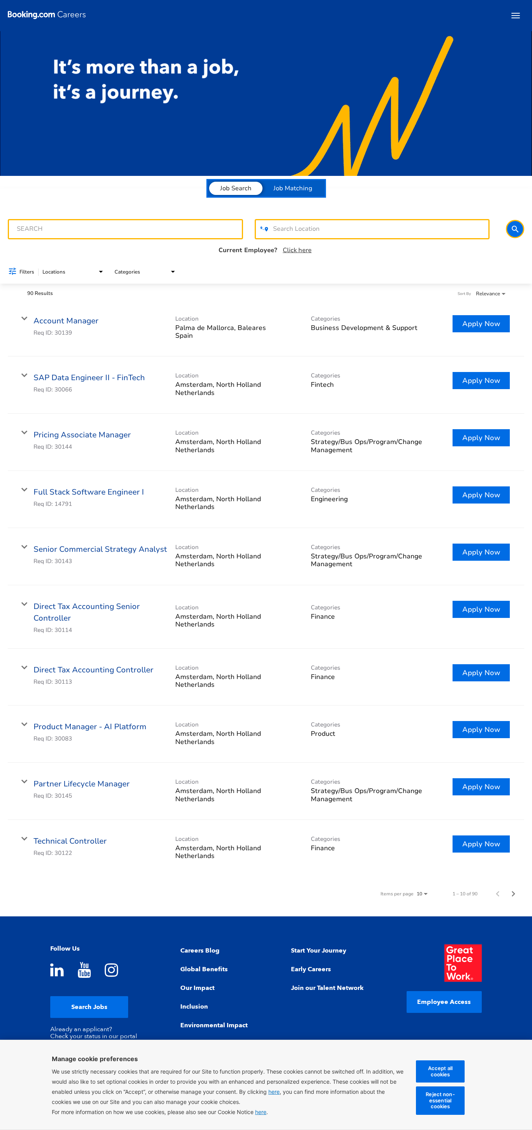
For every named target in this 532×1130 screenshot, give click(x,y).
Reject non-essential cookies (440, 1100)
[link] (266, 328)
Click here (297, 250)
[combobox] (125, 229)
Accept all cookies (440, 1071)
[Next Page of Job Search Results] (513, 894)
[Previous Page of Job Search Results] (498, 894)
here (260, 1112)
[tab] (235, 188)
